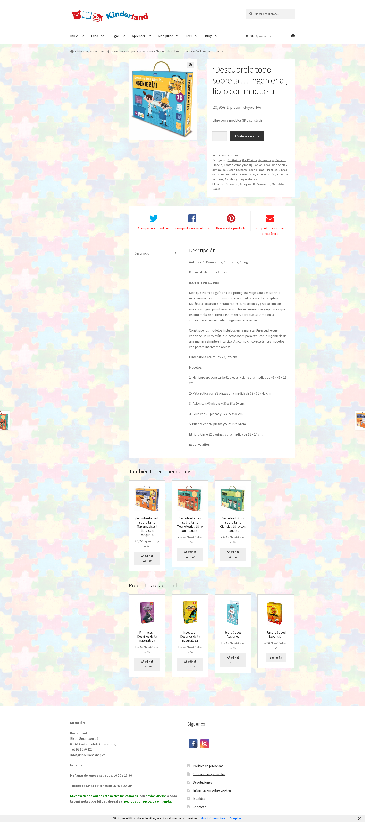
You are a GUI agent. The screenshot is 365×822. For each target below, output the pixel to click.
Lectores (242, 170)
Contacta (199, 807)
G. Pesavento (261, 184)
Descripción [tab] (142, 253)
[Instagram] (205, 743)
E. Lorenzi (232, 184)
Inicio (74, 36)
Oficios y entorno (243, 174)
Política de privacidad (208, 766)
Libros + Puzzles (266, 170)
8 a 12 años (249, 160)
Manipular (165, 36)
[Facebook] (193, 743)
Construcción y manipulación (243, 165)
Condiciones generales (209, 774)
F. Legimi (246, 184)
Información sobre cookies (212, 790)
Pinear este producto (231, 228)
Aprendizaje (102, 51)
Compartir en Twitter (153, 228)
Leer (189, 36)
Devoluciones (202, 782)
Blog (208, 36)
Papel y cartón (265, 174)
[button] (190, 65)
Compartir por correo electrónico (270, 231)
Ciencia (280, 160)
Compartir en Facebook (192, 228)
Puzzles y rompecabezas (130, 51)
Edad (94, 36)
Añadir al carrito (246, 136)
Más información (212, 818)
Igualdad (199, 798)
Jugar (115, 36)
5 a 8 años (234, 160)
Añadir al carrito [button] (147, 558)
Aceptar (235, 818)
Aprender (138, 36)
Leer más (276, 657)
